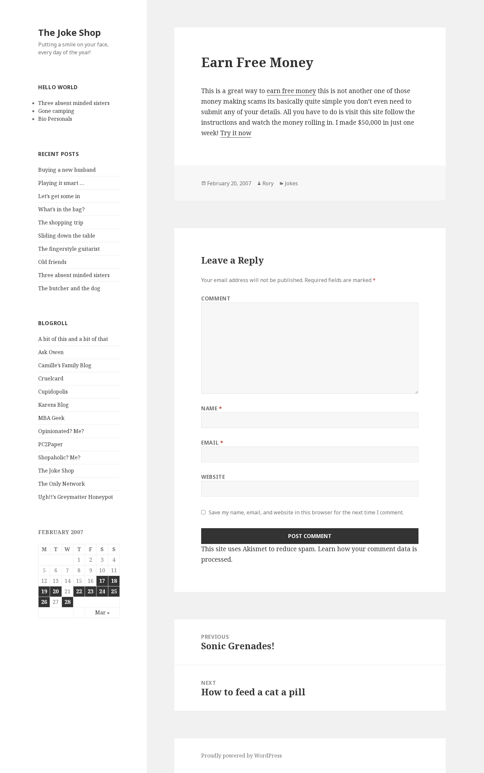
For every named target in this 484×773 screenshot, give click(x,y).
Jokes (291, 183)
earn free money (291, 91)
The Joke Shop (69, 32)
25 (114, 591)
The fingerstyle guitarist (69, 248)
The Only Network (61, 483)
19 (44, 591)
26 (44, 602)
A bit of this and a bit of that (73, 339)
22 (79, 591)
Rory (268, 183)
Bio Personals (55, 118)
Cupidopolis (53, 391)
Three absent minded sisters (74, 103)
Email (212, 442)
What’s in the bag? (61, 209)
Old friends (52, 262)
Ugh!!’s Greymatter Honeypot (75, 497)
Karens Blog (53, 404)
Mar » (102, 612)
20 (56, 591)
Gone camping (56, 111)
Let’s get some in (59, 196)
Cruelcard (51, 378)
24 (102, 591)
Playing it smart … (61, 183)
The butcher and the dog (69, 288)
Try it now (235, 133)
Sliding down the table (66, 235)
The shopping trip (60, 222)
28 (67, 602)
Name (211, 408)
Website (213, 476)
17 (102, 580)
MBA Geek (51, 418)
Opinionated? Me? (61, 431)
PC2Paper (50, 444)
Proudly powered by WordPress (241, 755)
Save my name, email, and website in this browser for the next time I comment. (306, 512)
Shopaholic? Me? (59, 457)
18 (114, 580)
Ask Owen (51, 352)
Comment (215, 298)
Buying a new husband (67, 169)
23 (91, 591)
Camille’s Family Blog (65, 365)
